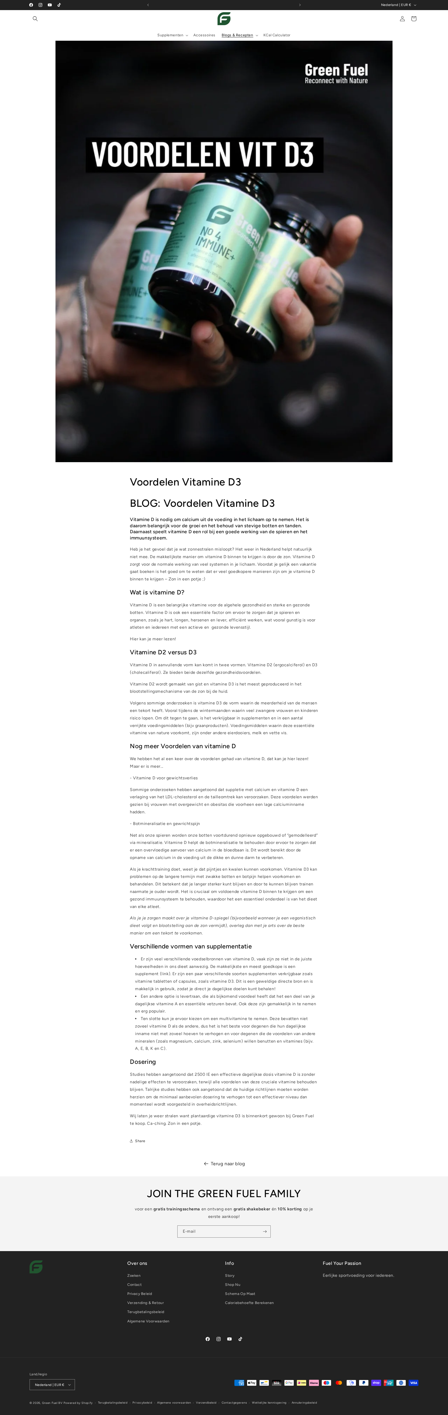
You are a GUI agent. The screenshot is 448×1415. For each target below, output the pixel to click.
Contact (134, 1284)
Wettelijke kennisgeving (269, 1402)
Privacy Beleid (139, 1294)
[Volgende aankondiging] (300, 5)
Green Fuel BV (52, 1403)
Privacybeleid (142, 1402)
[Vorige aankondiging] (148, 5)
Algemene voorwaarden (174, 1402)
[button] (35, 18)
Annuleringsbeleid (304, 1402)
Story (230, 1275)
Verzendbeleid (206, 1402)
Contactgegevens (234, 1402)
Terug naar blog (228, 1164)
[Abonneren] (264, 1231)
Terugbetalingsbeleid (145, 1312)
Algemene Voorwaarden (148, 1321)
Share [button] (140, 1141)
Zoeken (134, 1275)
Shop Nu (232, 1284)
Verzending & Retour (145, 1303)
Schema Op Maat (240, 1294)
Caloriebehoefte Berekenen (249, 1303)
